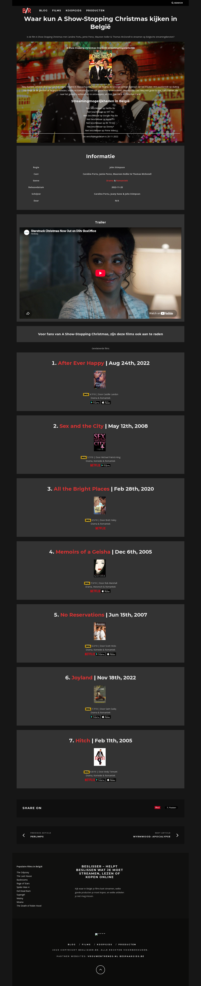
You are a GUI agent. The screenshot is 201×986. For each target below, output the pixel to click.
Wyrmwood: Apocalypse (152, 836)
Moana (20, 902)
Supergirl (21, 894)
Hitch (82, 740)
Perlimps (37, 836)
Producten (95, 10)
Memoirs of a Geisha (83, 552)
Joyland (82, 677)
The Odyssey (23, 872)
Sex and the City (82, 426)
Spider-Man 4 (23, 887)
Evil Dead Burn (24, 891)
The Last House (24, 876)
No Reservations (82, 615)
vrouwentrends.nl (103, 956)
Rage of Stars (23, 883)
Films (56, 10)
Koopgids (74, 10)
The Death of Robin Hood (29, 905)
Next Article (163, 833)
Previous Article (40, 833)
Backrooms (22, 879)
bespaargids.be (132, 956)
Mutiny (20, 898)
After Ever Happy (81, 363)
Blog (43, 10)
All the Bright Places (81, 489)
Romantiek (122, 180)
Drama (109, 180)
